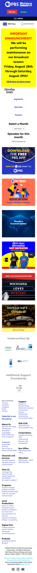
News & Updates (8, 437)
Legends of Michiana (9, 518)
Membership (23, 414)
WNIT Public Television (18, 8)
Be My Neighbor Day (26, 428)
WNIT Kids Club (24, 425)
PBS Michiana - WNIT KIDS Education (26, 461)
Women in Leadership (9, 520)
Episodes (19, 107)
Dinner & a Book (7, 506)
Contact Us (6, 442)
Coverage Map (7, 472)
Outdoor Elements (8, 527)
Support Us (22, 404)
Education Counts (18, 90)
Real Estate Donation (26, 408)
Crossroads (6, 531)
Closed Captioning (23, 569)
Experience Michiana (9, 510)
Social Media (6, 478)
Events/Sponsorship (25, 418)
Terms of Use (9, 558)
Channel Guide (7, 464)
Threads (4, 411)
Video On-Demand (8, 494)
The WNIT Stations (8, 460)
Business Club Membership (23, 442)
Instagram (5, 407)
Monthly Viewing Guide (10, 492)
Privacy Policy (20, 558)
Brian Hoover (25, 564)
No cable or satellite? (9, 480)
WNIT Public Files (8, 435)
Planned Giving (24, 406)
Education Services (8, 462)
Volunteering (6, 429)
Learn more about (24, 12)
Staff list (5, 446)
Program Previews (8, 488)
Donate (21, 412)
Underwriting (23, 439)
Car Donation (23, 410)
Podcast (18, 115)
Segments (18, 99)
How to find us (7, 448)
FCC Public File (24, 560)
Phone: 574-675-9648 (9, 450)
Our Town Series (7, 512)
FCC (13, 569)
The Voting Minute (8, 533)
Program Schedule (8, 490)
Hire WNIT (5, 431)
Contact (18, 569)
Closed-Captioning (8, 476)
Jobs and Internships (9, 427)
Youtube (5, 403)
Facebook (5, 405)
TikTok (4, 409)
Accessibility (6, 433)
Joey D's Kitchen (7, 529)
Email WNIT (6, 444)
